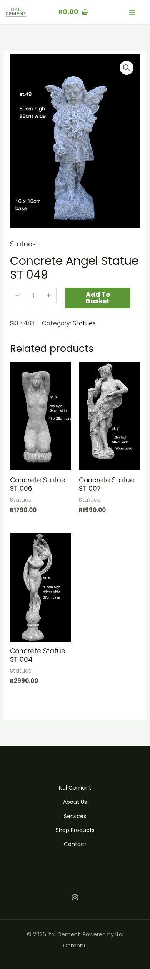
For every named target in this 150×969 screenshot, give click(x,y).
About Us (75, 802)
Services (75, 816)
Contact (75, 844)
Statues (23, 244)
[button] (126, 68)
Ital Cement (75, 788)
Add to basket (98, 298)
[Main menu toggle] (132, 12)
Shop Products (75, 830)
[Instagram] (75, 897)
